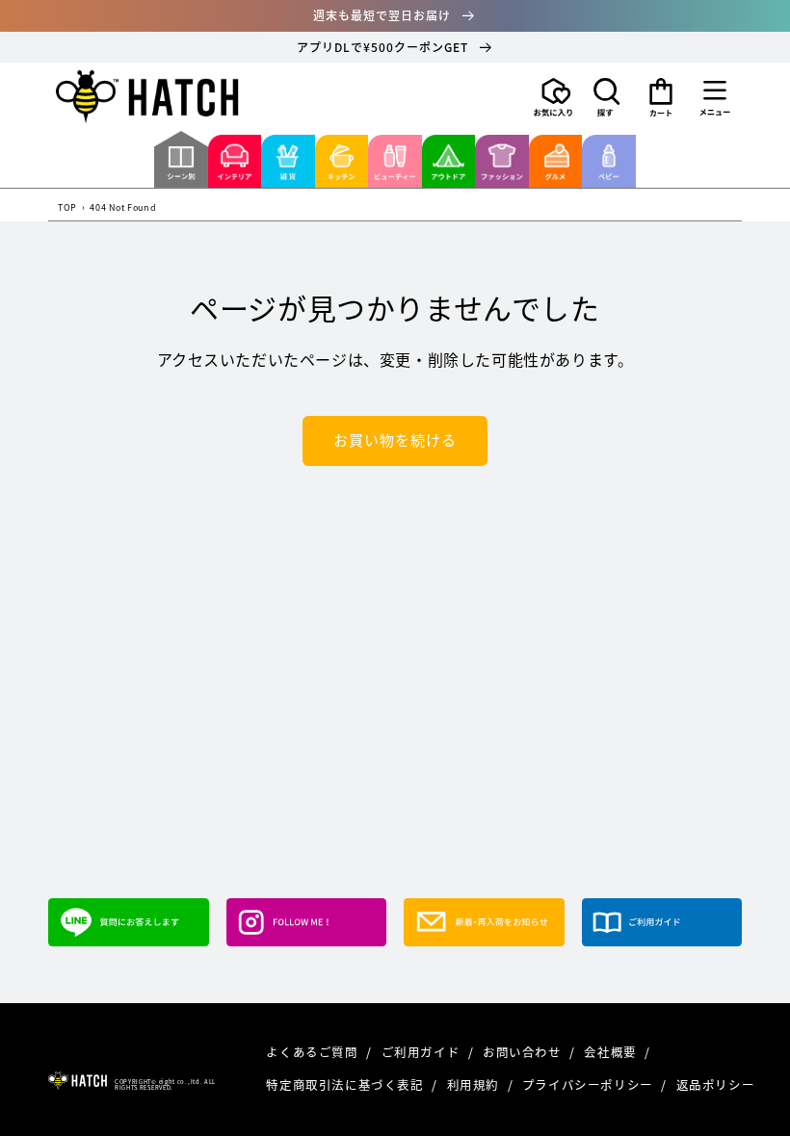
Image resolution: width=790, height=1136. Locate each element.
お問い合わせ (524, 1052)
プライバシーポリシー (589, 1084)
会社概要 (612, 1052)
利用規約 (475, 1084)
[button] (607, 97)
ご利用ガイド (422, 1052)
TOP (67, 208)
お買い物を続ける (395, 440)
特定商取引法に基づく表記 (346, 1084)
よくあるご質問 (313, 1052)
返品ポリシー (715, 1084)
